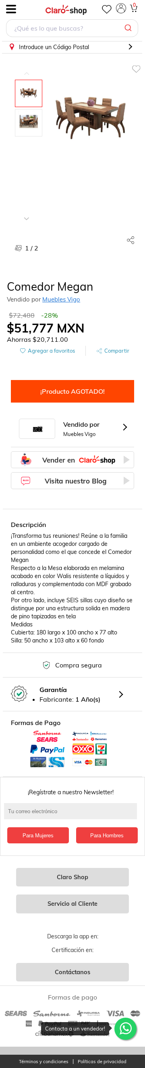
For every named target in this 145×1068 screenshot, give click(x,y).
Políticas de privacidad (102, 1062)
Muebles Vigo (61, 299)
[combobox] (72, 29)
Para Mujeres (38, 836)
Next (26, 213)
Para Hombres (107, 836)
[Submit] (129, 28)
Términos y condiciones (43, 1062)
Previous (26, 68)
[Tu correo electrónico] (72, 815)
